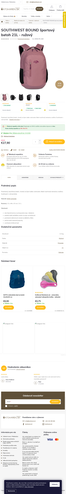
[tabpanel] (17, 289)
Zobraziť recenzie (20, 369)
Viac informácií (29, 487)
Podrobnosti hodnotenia (23, 39)
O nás (4, 458)
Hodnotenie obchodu (8, 455)
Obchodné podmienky (9, 439)
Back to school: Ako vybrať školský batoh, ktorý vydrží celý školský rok (30, 464)
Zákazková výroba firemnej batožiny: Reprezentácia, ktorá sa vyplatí (11, 464)
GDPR (16, 406)
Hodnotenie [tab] (25, 177)
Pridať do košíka (55, 142)
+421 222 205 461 (50, 421)
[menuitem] (10, 16)
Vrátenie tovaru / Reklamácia (8, 2)
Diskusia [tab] (40, 177)
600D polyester (11, 199)
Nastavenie (11, 491)
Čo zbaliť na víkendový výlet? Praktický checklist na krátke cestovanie (30, 469)
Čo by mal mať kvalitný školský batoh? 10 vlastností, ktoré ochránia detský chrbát (30, 453)
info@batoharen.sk (30, 421)
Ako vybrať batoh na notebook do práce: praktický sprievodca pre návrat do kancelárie (31, 438)
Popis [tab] (9, 177)
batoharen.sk (28, 424)
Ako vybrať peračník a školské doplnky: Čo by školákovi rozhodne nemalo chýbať (30, 447)
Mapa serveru (6, 453)
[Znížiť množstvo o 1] (39, 143)
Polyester (61, 243)
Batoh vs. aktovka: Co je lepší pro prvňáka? (31, 442)
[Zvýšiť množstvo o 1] (39, 140)
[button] (47, 338)
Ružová (61, 238)
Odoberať (55, 401)
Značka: (57, 150)
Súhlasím (55, 484)
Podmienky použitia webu (10, 445)
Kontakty (5, 450)
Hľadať (39, 9)
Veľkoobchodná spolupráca (10, 460)
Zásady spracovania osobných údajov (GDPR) (11, 442)
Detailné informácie (14, 119)
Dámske (61, 252)
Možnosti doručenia (9, 136)
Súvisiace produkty (56, 177)
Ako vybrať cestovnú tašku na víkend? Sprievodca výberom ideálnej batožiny (30, 458)
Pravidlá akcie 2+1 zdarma (10, 448)
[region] (33, 107)
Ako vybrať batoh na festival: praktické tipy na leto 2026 (30, 474)
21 (63, 248)
